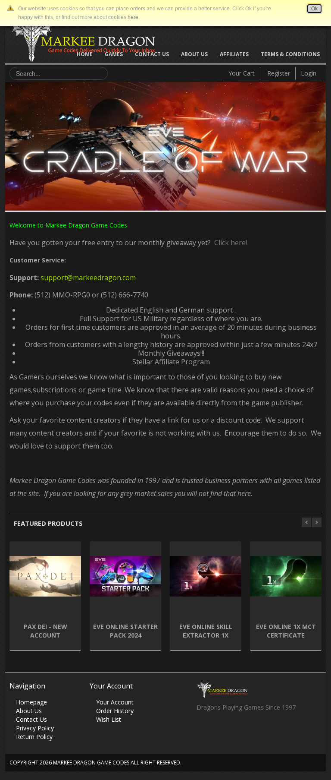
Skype (236, 731)
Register (278, 73)
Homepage (31, 702)
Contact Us (152, 54)
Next (319, 144)
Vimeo (253, 731)
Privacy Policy (35, 728)
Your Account (115, 702)
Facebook (203, 731)
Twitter (219, 731)
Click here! (229, 242)
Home (85, 54)
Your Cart (241, 73)
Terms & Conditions (290, 54)
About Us (194, 54)
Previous (11, 144)
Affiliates (234, 54)
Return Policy (34, 737)
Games (114, 54)
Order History (115, 711)
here (133, 17)
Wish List (108, 719)
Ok (314, 9)
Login (308, 73)
